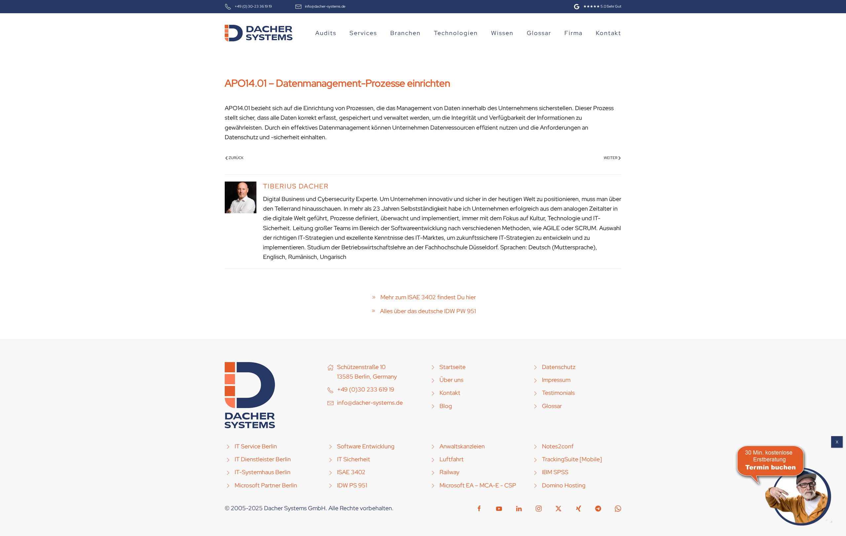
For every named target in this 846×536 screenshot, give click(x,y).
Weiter (610, 157)
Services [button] (363, 33)
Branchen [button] (405, 33)
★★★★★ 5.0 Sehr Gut (602, 6)
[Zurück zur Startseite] (258, 33)
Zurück (236, 157)
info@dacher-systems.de (325, 6)
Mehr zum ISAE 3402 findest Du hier (428, 297)
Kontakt (608, 33)
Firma (573, 33)
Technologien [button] (456, 33)
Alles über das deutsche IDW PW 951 (428, 311)
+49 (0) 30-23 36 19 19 (253, 6)
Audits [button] (325, 33)
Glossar (539, 33)
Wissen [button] (502, 33)
